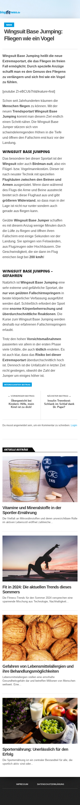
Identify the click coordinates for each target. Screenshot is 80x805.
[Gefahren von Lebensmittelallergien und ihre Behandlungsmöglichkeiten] (40, 659)
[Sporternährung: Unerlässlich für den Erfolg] (40, 742)
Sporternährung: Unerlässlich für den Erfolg (35, 751)
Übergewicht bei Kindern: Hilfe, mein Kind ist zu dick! (21, 404)
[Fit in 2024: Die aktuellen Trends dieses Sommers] (40, 580)
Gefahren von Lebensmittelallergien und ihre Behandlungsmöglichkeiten (37, 668)
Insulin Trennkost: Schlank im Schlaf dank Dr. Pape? (59, 404)
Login (74, 425)
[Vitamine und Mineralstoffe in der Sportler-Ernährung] (40, 501)
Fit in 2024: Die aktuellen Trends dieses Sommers (36, 589)
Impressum (22, 784)
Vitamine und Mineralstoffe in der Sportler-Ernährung (31, 510)
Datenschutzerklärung (50, 784)
